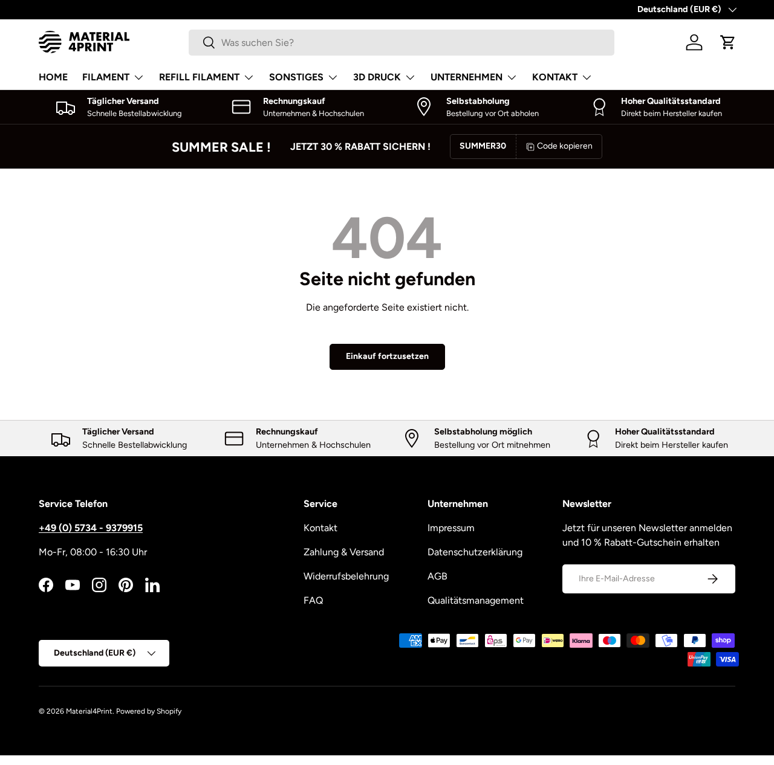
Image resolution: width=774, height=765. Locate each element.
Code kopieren (565, 146)
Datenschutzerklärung (475, 552)
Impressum (451, 528)
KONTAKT (554, 77)
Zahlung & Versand (344, 552)
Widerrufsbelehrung (346, 576)
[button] (728, 42)
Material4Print (89, 711)
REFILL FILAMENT (199, 77)
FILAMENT (105, 77)
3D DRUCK (377, 77)
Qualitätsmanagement (476, 600)
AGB (437, 576)
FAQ (313, 600)
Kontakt (320, 528)
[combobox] (401, 43)
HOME (53, 77)
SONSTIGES (296, 77)
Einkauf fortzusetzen (387, 356)
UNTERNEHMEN (466, 77)
